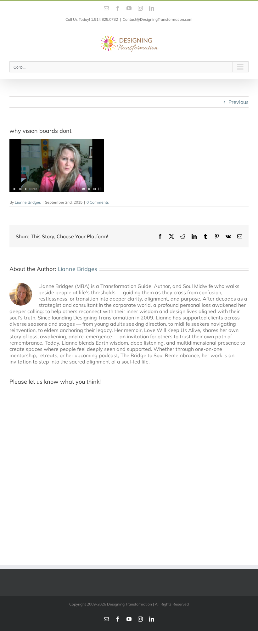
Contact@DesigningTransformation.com (158, 19)
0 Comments (98, 202)
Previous (238, 102)
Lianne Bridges (28, 202)
